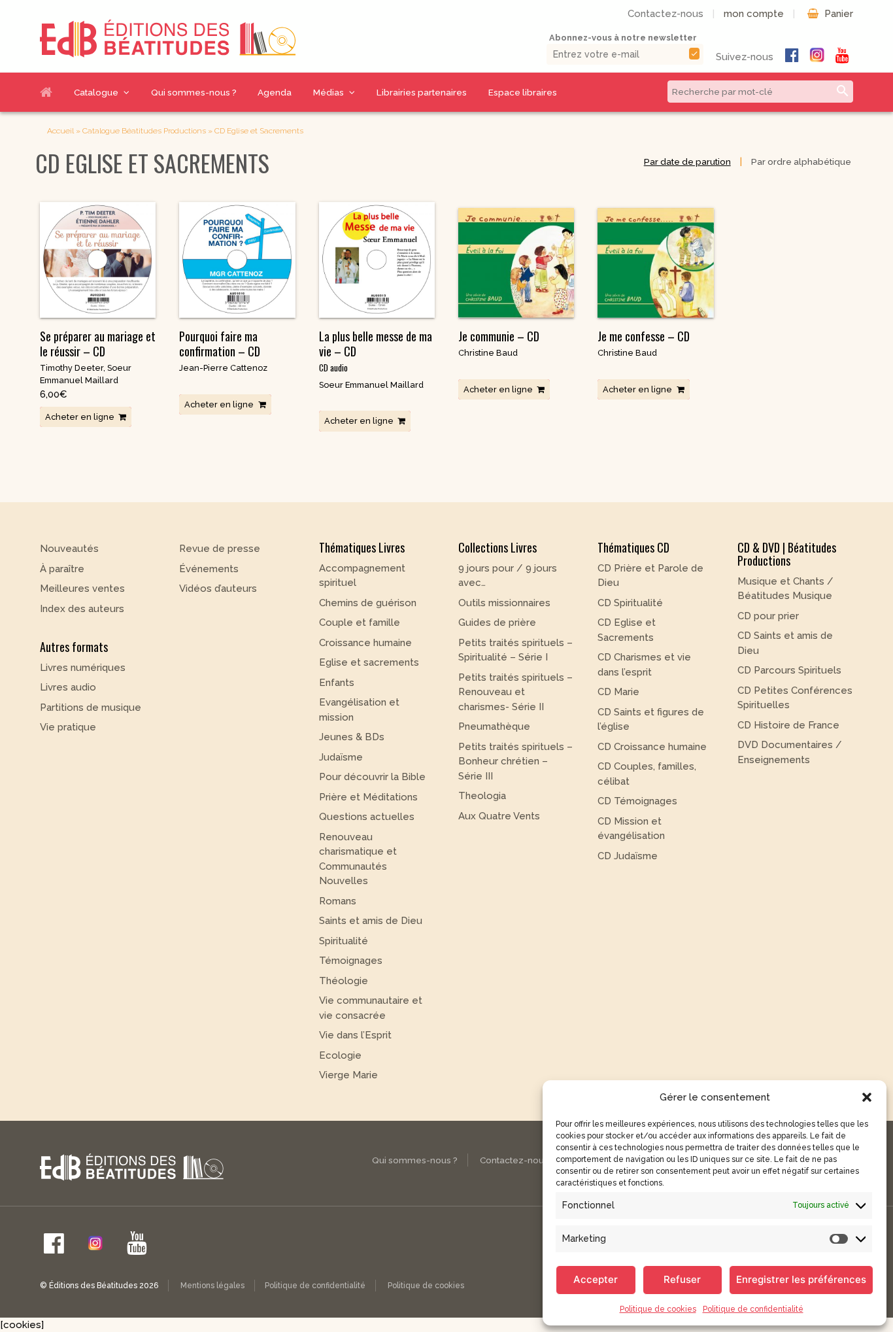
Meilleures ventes (82, 588)
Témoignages (350, 960)
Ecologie (340, 1055)
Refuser (682, 1279)
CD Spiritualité (630, 603)
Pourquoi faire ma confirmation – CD (219, 344)
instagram (817, 55)
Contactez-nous (665, 14)
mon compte (754, 14)
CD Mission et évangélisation (631, 828)
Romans (337, 901)
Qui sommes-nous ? (194, 92)
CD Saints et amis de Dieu (785, 643)
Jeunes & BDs (351, 737)
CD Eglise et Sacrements (627, 630)
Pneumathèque (494, 726)
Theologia (482, 796)
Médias (328, 92)
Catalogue (96, 92)
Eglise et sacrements (369, 662)
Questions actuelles (366, 817)
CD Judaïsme (628, 856)
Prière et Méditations (368, 797)
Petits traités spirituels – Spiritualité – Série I (515, 650)
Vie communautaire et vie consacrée (370, 1008)
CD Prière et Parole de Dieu (650, 575)
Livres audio (68, 687)
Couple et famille (359, 622)
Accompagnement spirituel (362, 575)
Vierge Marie (348, 1075)
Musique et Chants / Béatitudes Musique (785, 588)
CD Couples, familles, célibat (647, 773)
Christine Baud (488, 353)
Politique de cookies (658, 1309)
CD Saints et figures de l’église (651, 719)
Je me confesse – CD (644, 336)
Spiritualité (343, 941)
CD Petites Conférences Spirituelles (794, 698)
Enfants (336, 683)
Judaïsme (341, 757)
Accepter (595, 1279)
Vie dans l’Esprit (355, 1035)
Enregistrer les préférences (801, 1279)
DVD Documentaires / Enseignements (789, 752)
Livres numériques (83, 668)
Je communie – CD (498, 336)
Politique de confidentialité (753, 1309)
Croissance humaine (365, 643)
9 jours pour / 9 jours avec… (507, 575)
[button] (866, 1097)
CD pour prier (768, 616)
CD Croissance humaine (652, 747)
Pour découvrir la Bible (372, 777)
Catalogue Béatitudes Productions (144, 130)
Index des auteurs (82, 609)
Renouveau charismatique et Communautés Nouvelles (358, 859)
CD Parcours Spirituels (789, 670)
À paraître (62, 569)
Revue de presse (219, 549)
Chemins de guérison (367, 603)
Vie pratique (68, 727)
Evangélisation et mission (359, 709)
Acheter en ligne (79, 417)
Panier (838, 14)
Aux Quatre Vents (499, 816)
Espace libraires (522, 92)
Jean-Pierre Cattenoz (223, 368)
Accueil (51, 92)
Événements (209, 569)
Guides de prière (497, 622)
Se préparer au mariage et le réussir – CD (98, 344)
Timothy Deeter (71, 368)
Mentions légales (212, 1285)
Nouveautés (69, 549)
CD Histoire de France (788, 725)
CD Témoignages (637, 801)
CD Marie (618, 692)
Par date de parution (687, 161)
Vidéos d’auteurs (218, 588)
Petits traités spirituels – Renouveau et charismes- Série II (515, 692)
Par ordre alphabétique (801, 161)
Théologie (343, 981)
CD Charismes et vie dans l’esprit (644, 664)
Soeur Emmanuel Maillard (371, 385)
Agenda (275, 92)
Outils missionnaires (504, 603)
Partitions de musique (90, 707)
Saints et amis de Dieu (370, 921)
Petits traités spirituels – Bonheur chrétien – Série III (515, 761)
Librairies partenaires (422, 92)
